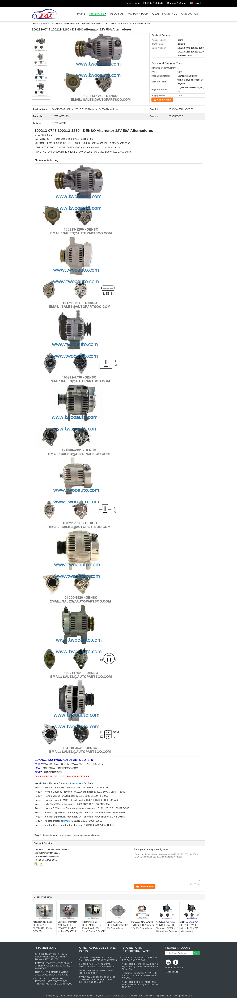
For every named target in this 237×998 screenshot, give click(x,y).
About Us (117, 13)
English (197, 3)
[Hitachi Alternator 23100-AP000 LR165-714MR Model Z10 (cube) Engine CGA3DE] (93, 911)
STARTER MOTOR (47, 947)
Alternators (77, 783)
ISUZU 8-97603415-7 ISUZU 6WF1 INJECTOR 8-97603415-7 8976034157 (97, 965)
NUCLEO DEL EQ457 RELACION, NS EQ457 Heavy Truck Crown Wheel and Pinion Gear (140, 966)
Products (96, 13)
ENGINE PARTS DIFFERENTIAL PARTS (136, 949)
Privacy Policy (51, 996)
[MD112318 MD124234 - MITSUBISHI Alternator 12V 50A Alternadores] (142, 911)
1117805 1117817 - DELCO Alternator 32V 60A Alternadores (117, 925)
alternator (66, 820)
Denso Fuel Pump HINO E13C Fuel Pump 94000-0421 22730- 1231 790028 (98, 958)
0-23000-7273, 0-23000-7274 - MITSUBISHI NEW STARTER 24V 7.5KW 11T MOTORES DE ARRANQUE (53, 981)
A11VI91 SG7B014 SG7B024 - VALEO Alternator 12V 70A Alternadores (189, 927)
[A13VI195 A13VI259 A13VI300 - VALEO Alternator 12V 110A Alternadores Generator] (167, 911)
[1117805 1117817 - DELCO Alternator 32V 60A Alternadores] (118, 911)
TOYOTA (39, 151)
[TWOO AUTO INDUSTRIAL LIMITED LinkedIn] (168, 962)
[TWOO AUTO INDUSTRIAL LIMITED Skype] (36, 863)
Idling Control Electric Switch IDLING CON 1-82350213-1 (96, 971)
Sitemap (178, 967)
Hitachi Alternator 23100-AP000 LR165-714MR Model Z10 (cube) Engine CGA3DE (93, 927)
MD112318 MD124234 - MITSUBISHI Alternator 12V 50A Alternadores (142, 925)
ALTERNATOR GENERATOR (65, 23)
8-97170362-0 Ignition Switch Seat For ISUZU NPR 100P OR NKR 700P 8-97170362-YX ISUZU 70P (97, 979)
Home (81, 13)
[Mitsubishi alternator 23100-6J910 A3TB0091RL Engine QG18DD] (44, 911)
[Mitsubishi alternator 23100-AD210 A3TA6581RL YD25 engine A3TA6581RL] (69, 911)
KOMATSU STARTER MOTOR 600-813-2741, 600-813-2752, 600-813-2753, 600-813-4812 (54, 966)
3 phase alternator (48, 835)
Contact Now (164, 99)
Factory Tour (138, 13)
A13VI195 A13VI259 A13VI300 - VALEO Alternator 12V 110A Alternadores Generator (167, 927)
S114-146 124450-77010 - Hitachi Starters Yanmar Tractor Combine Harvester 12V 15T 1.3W (51, 957)
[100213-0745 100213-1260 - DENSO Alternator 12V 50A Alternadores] (101, 68)
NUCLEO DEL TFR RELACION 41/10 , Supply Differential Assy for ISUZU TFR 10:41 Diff (140, 984)
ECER (189, 996)
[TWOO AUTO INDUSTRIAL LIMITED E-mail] (41, 863)
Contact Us (189, 13)
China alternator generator (72, 996)
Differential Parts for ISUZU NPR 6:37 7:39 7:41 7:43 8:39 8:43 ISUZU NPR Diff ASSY (139, 975)
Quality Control (164, 13)
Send (196, 953)
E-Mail (168, 967)
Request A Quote (176, 3)
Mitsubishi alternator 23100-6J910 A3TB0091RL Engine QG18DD (43, 927)
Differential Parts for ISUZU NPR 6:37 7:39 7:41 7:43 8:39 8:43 (139, 958)
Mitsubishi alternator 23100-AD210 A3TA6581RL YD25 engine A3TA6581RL (67, 927)
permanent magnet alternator (86, 835)
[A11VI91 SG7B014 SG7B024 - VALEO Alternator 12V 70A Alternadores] (192, 911)
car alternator (65, 835)
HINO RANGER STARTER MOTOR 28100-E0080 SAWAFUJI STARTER (52, 973)
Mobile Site (172, 972)
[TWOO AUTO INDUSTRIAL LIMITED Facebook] (176, 962)
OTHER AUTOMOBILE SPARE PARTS (97, 949)
